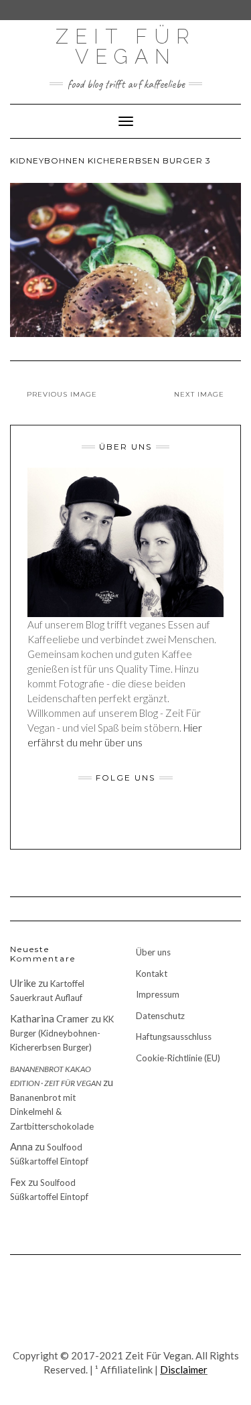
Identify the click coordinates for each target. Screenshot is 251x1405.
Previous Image (62, 394)
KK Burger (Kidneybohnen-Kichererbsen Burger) (62, 1033)
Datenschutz (160, 1015)
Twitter (117, 818)
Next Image (199, 394)
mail (167, 818)
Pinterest (151, 818)
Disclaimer (183, 1369)
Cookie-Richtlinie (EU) (178, 1058)
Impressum (157, 994)
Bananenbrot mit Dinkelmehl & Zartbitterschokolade (52, 1112)
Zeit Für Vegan (126, 46)
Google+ (134, 818)
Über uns (153, 952)
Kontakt (151, 973)
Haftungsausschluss (174, 1036)
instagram (100, 818)
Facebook (84, 818)
